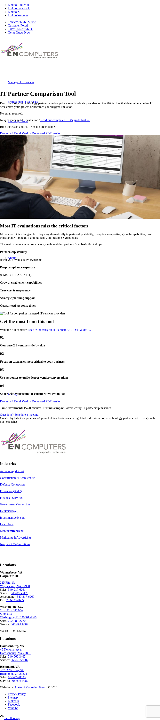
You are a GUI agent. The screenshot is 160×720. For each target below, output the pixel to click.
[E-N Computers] (29, 59)
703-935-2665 (15, 600)
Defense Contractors (12, 484)
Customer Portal (18, 25)
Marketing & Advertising (15, 537)
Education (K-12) (11, 491)
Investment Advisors (12, 517)
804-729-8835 (17, 677)
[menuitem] (84, 22)
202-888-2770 (17, 620)
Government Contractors (15, 504)
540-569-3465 (17, 656)
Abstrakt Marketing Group (30, 687)
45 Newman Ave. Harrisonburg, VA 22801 (15, 651)
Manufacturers (9, 531)
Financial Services (11, 497)
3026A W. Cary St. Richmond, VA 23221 (13, 672)
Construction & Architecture (17, 477)
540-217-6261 (17, 589)
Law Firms (6, 524)
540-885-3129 (19, 593)
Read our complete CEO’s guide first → (65, 120)
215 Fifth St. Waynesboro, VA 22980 (15, 584)
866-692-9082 (19, 624)
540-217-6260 (25, 596)
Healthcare (6, 511)
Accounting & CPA (12, 471)
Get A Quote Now (19, 32)
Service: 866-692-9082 (22, 22)
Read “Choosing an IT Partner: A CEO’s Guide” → (60, 329)
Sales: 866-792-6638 (20, 29)
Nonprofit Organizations (15, 544)
